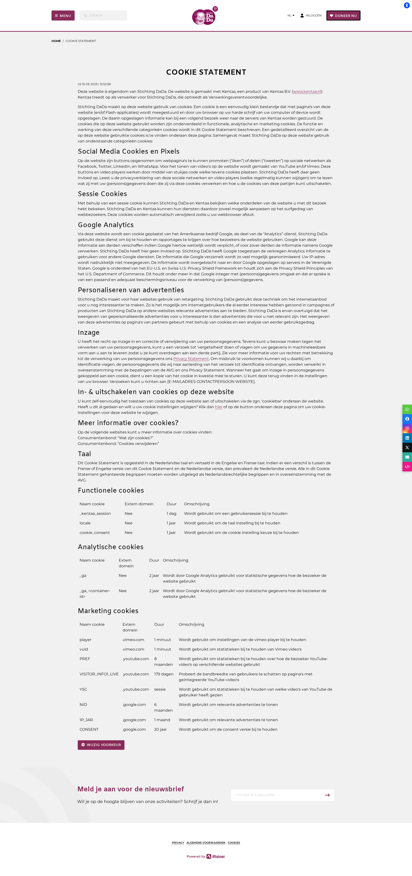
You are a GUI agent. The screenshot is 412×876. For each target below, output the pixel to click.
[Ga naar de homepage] (206, 15)
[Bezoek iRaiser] (206, 856)
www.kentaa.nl (307, 91)
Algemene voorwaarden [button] (205, 842)
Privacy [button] (178, 842)
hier (218, 407)
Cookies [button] (234, 842)
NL (290, 15)
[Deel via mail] (407, 457)
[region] (206, 520)
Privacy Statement (191, 358)
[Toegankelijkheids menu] (407, 5)
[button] (283, 795)
